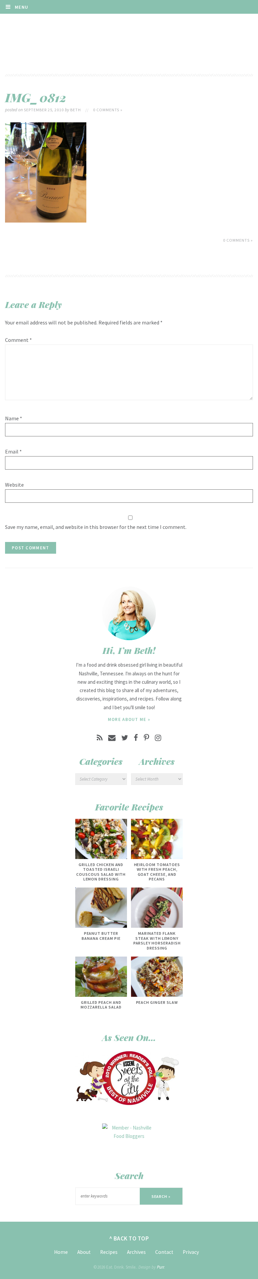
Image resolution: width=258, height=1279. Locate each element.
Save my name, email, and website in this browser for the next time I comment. (95, 527)
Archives (136, 1252)
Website (14, 484)
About (84, 1252)
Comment (18, 340)
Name (13, 418)
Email (13, 451)
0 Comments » (108, 109)
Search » (161, 1196)
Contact (164, 1252)
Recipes (109, 1252)
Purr (160, 1267)
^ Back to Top (129, 1238)
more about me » (129, 719)
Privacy (191, 1252)
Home (61, 1252)
